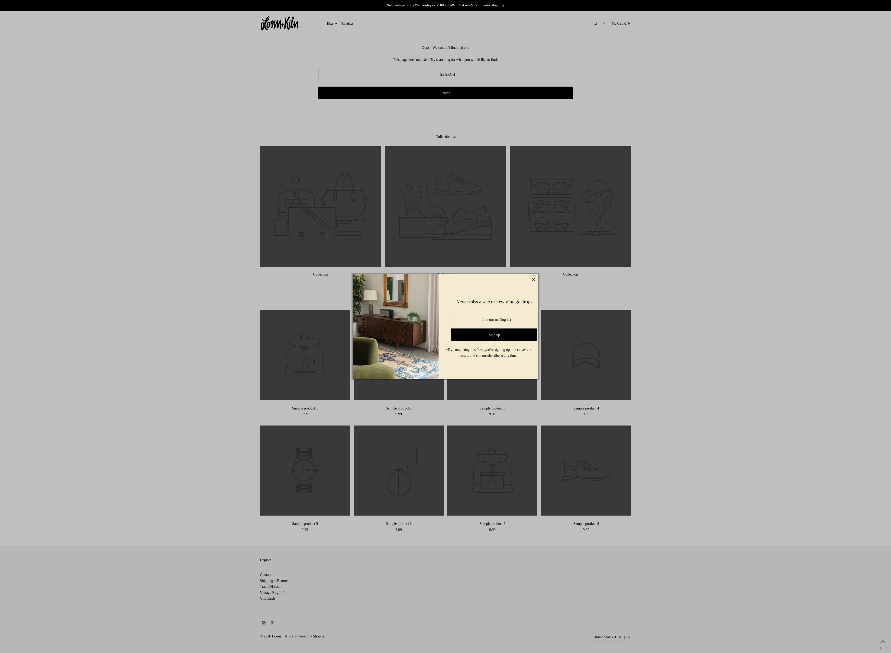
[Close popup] (533, 280)
